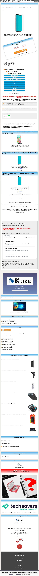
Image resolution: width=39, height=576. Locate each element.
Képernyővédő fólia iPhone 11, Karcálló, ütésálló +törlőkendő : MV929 (19, 153)
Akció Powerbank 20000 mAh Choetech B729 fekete (10, 359)
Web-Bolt (13, 0)
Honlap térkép (19, 558)
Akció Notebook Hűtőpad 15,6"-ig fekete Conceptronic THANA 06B (12, 425)
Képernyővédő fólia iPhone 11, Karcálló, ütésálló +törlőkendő (10, 1)
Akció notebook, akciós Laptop (7, 263)
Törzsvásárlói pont (20, 54)
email (19, 553)
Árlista (21, 263)
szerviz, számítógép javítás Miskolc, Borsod (21, 233)
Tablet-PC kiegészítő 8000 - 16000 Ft (8, 321)
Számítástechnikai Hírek (6, 264)
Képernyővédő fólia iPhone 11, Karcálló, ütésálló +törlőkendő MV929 (19, 109)
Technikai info (14, 75)
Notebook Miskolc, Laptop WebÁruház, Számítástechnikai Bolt (19, 528)
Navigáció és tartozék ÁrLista (15, 73)
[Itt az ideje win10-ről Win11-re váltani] (19, 310)
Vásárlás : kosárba (19, 51)
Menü (36, 1)
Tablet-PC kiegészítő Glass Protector (29, 0)
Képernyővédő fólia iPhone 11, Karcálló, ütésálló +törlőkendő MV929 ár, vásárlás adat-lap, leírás (23, 210)
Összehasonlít (14, 86)
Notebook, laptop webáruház (20, 516)
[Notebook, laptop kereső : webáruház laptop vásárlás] (19, 466)
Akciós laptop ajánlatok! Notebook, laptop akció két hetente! (13, 225)
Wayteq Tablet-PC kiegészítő (7, 347)
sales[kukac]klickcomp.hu (20, 530)
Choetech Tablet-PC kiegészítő (7, 341)
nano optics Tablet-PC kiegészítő (8, 346)
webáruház (8, 223)
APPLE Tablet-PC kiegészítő (7, 338)
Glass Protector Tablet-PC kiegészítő (8, 344)
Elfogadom (11, 574)
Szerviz (13, 264)
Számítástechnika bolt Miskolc (13, 261)
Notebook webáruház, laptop (7, 233)
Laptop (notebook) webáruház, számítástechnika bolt (21, 194)
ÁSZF (19, 565)
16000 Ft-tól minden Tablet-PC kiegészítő (9, 323)
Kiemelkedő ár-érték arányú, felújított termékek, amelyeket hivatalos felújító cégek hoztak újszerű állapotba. (19, 513)
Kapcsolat (24, 264)
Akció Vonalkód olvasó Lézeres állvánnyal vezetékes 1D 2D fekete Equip (13, 370)
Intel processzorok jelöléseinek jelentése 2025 (10, 446)
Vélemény (14, 77)
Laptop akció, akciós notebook (19, 355)
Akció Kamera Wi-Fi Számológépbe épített (8, 403)
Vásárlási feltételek (19, 563)
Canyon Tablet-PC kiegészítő (7, 339)
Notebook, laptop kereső (19, 467)
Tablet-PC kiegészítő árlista (12, 71)
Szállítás (15, 83)
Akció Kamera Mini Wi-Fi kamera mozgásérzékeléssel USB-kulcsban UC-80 (14, 392)
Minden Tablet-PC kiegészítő (7, 349)
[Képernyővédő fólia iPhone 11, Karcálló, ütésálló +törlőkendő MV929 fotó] (19, 23)
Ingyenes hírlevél (19, 555)
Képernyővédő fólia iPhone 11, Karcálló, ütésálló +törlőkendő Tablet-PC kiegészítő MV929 (18, 104)
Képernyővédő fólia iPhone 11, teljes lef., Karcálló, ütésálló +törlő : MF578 (18, 174)
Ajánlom (15, 88)
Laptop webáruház (8, 0)
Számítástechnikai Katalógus (28, 263)
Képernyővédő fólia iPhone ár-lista (14, 79)
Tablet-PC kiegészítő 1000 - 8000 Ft (8, 320)
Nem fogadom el (18, 574)
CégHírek (32, 264)
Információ (14, 90)
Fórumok (4, 265)
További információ (26, 574)
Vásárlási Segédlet (19, 567)
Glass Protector (19, 0)
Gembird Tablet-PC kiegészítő (7, 342)
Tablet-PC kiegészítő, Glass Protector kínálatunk (14, 69)
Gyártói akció (16, 263)
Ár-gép (14, 81)
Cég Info (27, 264)
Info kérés (19, 560)
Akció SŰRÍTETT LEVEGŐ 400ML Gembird (8, 381)
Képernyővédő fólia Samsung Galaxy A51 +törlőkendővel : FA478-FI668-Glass (18, 132)
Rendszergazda (18, 264)
